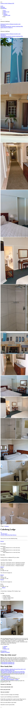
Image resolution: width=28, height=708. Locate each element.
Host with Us (21, 669)
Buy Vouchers (13, 26)
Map (9, 534)
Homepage (3, 24)
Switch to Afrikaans (9, 24)
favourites (16, 24)
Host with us (3, 25)
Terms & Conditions (7, 676)
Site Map (2, 676)
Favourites (3, 7)
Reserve (2, 541)
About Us (6, 27)
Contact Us (10, 27)
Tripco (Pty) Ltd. (5, 677)
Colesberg (5, 14)
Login (19, 24)
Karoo (4, 12)
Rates (11, 534)
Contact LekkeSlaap (5, 669)
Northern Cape (6, 11)
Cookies (16, 679)
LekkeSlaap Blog (19, 26)
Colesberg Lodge (6, 15)
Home (4, 10)
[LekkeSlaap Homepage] (3, 8)
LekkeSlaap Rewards (5, 26)
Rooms (6, 534)
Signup (2, 27)
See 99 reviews (4, 533)
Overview (3, 534)
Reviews (14, 534)
